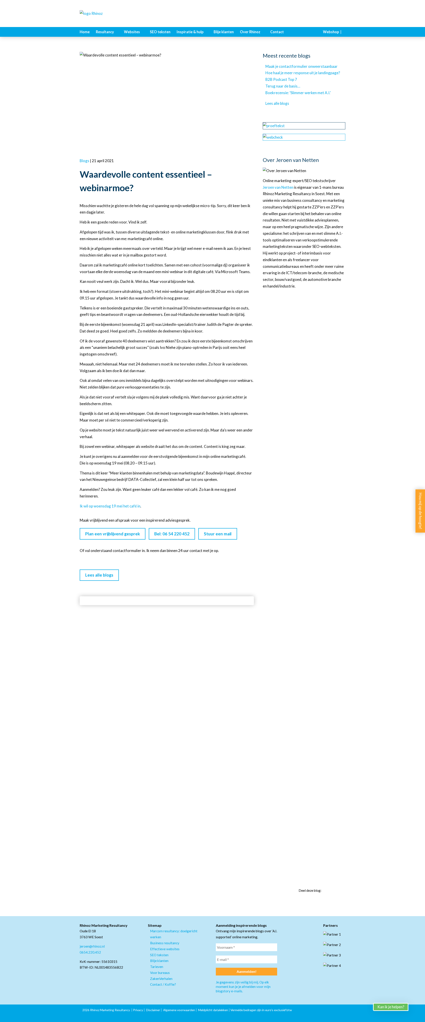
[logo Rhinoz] (102, 13)
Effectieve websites (165, 949)
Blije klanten (224, 32)
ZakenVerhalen (161, 979)
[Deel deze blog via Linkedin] (327, 891)
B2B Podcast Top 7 (281, 79)
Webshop (331, 32)
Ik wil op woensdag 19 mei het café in (110, 506)
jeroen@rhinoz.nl (92, 946)
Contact (277, 32)
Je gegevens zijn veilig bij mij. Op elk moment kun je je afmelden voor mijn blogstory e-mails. (243, 986)
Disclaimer (153, 1010)
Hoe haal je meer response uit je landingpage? (302, 72)
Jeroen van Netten (278, 187)
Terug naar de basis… (282, 86)
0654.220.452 (90, 952)
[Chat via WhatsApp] (416, 1013)
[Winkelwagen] (344, 32)
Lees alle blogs (99, 574)
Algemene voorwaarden (179, 1010)
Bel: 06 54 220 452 (171, 533)
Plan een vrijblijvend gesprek (112, 533)
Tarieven (156, 967)
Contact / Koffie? (163, 984)
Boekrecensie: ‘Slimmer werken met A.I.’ (298, 92)
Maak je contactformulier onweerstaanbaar (301, 66)
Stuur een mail (218, 533)
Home (85, 32)
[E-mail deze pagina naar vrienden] (343, 891)
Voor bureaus (160, 973)
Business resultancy (164, 943)
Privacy (138, 1010)
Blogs (84, 160)
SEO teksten (160, 32)
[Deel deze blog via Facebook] (335, 891)
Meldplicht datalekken (213, 1010)
